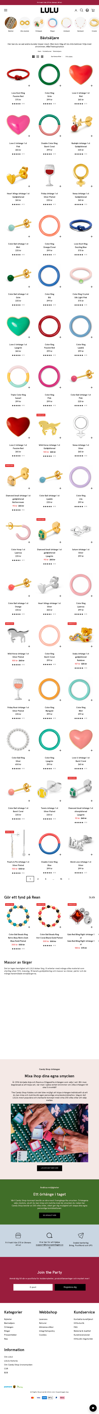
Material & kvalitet (82, 1331)
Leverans (43, 1319)
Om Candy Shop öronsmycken (18, 1364)
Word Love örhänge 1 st (80, 863)
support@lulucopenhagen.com (49, 1246)
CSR (6, 1368)
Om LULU (8, 1357)
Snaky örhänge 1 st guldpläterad (81, 657)
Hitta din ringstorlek (83, 1339)
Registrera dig (70, 1287)
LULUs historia (11, 1361)
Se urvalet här (49, 1215)
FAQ (75, 1327)
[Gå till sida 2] (69, 879)
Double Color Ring (49, 145)
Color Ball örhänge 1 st (18, 245)
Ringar (7, 1331)
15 (61, 879)
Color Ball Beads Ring (18, 937)
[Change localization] (87, 10)
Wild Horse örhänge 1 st (49, 447)
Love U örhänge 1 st (81, 95)
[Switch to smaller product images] (38, 56)
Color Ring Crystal (81, 296)
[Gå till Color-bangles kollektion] (34, 1015)
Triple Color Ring (18, 396)
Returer (43, 1323)
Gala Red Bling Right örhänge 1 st (80, 939)
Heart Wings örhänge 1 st (18, 195)
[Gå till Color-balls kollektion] (80, 1034)
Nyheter (8, 1319)
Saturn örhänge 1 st (80, 551)
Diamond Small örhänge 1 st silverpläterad (80, 811)
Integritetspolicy (47, 1331)
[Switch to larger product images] (33, 56)
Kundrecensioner (82, 1335)
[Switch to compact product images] (42, 56)
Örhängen (8, 1327)
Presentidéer (10, 1335)
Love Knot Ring (18, 95)
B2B (6, 1372)
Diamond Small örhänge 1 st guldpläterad (18, 499)
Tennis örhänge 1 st (49, 810)
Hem (39, 51)
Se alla (92, 897)
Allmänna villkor (46, 1327)
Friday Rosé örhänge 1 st (18, 709)
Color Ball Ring (18, 759)
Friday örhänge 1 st (49, 195)
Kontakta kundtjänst (83, 1319)
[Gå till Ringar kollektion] (80, 995)
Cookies (43, 1335)
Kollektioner (47, 51)
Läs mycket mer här (49, 1168)
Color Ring (49, 95)
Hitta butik (79, 1323)
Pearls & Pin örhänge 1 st (18, 863)
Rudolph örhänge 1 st (81, 145)
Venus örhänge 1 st (81, 195)
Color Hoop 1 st (18, 551)
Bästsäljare (57, 51)
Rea (6, 1339)
